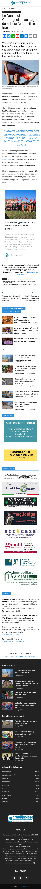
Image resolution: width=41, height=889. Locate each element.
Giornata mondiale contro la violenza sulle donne (17, 284)
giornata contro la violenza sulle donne (20, 279)
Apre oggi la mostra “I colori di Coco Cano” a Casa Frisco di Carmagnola (26, 330)
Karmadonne (7, 287)
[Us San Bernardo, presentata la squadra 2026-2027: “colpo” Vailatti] (7, 706)
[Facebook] (14, 878)
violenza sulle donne (19, 287)
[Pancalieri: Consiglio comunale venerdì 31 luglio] (7, 724)
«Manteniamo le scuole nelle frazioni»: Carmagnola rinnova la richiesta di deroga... (26, 683)
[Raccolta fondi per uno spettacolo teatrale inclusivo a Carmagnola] (7, 756)
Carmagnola (12, 8)
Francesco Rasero (9, 31)
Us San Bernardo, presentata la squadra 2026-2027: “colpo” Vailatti (26, 705)
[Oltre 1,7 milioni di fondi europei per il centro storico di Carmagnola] (7, 405)
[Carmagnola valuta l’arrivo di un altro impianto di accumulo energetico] (7, 382)
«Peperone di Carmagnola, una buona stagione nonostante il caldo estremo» (26, 368)
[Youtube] (26, 878)
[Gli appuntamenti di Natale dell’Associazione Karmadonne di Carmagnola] (7, 320)
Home (4, 8)
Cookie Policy (26, 846)
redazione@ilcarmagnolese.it (13, 634)
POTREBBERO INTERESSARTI (13, 308)
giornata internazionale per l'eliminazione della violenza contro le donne (19, 282)
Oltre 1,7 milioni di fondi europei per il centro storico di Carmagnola (26, 404)
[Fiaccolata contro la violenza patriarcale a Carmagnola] (7, 341)
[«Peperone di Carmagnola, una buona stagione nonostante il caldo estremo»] (7, 369)
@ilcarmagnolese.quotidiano (20, 656)
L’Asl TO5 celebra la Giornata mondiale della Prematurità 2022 (30, 298)
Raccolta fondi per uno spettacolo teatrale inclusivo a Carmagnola (26, 756)
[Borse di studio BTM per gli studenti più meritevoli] (7, 734)
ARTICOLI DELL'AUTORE (11, 312)
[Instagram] (20, 878)
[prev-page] (3, 349)
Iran (35, 284)
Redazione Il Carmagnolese (23, 360)
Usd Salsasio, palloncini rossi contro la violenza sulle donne (20, 225)
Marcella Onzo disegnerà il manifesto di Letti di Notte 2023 (11, 298)
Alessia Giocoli (19, 396)
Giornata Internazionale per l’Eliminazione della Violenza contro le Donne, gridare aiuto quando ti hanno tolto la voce (21, 138)
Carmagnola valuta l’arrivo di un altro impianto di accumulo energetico (26, 381)
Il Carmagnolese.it (23, 886)
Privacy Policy (15, 846)
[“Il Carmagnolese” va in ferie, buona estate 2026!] (7, 358)
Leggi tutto (23, 249)
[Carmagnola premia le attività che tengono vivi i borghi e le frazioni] (7, 394)
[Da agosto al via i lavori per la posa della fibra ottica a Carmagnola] (7, 695)
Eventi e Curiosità (15, 12)
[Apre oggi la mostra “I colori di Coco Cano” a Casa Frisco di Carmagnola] (7, 331)
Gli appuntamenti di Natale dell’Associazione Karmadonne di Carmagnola (25, 320)
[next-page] (7, 349)
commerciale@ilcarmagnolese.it (14, 641)
